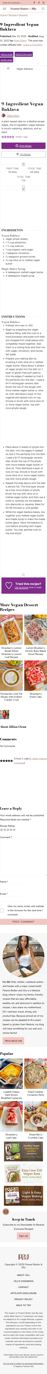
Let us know (21, 587)
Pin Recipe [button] (25, 154)
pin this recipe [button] (6, 59)
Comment (6, 837)
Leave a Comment (32, 44)
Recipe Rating (7, 825)
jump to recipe (7, 54)
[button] (4, 9)
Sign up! (23, 1235)
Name (4, 881)
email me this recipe (23, 54)
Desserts (23, 15)
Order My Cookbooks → (12, 3)
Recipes (12, 15)
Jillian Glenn (13, 115)
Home (3, 15)
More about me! (13, 1040)
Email (4, 893)
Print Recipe (25, 145)
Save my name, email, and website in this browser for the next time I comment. (26, 910)
